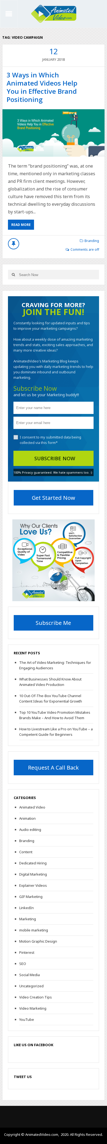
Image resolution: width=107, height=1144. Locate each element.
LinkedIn (26, 907)
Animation (27, 818)
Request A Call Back (53, 767)
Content (25, 851)
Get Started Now (53, 497)
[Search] (13, 274)
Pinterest (26, 952)
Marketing (27, 918)
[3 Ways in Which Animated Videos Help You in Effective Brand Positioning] (53, 133)
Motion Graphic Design (38, 941)
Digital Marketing (33, 874)
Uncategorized (31, 985)
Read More (21, 224)
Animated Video (32, 807)
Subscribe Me (53, 623)
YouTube (26, 1019)
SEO (22, 963)
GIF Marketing (31, 896)
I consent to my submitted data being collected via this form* (50, 440)
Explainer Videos (33, 885)
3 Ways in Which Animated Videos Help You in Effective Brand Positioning (42, 87)
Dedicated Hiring (33, 863)
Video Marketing (32, 1008)
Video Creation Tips (35, 997)
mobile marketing (33, 930)
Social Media (29, 974)
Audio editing (30, 829)
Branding (92, 240)
